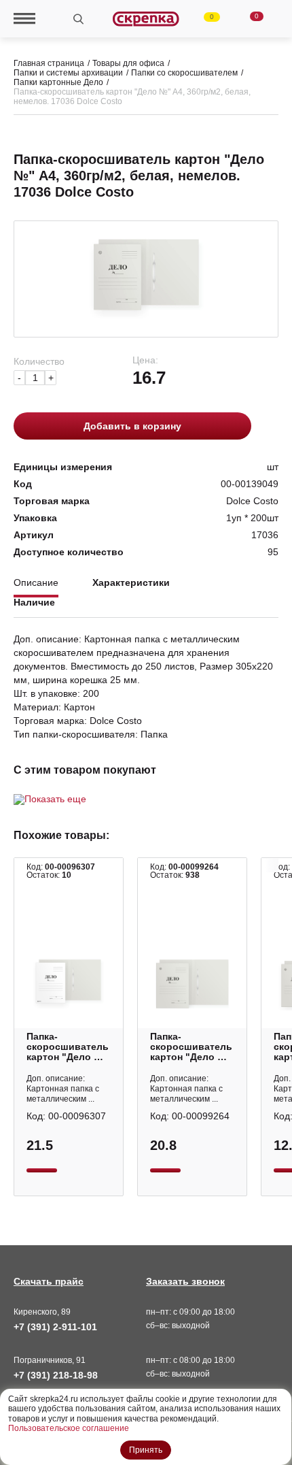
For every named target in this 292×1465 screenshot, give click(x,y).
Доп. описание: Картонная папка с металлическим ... (62, 1089)
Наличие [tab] (34, 602)
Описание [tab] (36, 583)
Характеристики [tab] (131, 583)
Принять (145, 1450)
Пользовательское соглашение (68, 1428)
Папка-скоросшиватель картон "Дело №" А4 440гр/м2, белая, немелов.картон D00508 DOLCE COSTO (191, 1047)
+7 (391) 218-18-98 (56, 1375)
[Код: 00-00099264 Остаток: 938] (192, 984)
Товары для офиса (128, 63)
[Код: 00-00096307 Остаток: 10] (68, 984)
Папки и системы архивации (68, 73)
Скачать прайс (49, 1281)
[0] (203, 19)
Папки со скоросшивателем (184, 73)
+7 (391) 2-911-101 (55, 1326)
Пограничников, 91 (50, 1360)
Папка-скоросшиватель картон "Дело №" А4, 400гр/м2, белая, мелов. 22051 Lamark (67, 1047)
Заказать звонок (185, 1281)
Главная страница (49, 63)
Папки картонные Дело (58, 82)
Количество (39, 361)
